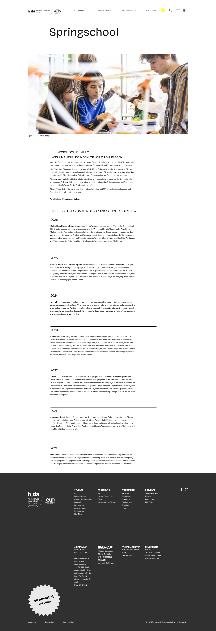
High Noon (78, 514)
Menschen (125, 493)
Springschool (79, 511)
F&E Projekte (150, 502)
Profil (76, 493)
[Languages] (184, 10)
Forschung (104, 10)
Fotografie (78, 502)
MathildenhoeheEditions (107, 502)
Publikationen (127, 502)
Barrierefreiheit (68, 622)
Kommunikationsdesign (83, 499)
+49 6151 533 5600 (81, 567)
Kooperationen (150, 499)
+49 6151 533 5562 (105, 557)
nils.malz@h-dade (152, 558)
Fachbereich (129, 10)
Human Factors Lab (105, 496)
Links (124, 508)
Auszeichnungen (80, 508)
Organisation (126, 496)
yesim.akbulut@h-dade (106, 563)
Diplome (148, 496)
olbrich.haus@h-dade (153, 555)
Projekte (151, 10)
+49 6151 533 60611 (152, 552)
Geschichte (126, 505)
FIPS (100, 499)
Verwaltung (126, 499)
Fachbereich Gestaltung (161, 622)
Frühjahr (64, 182)
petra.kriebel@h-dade (82, 570)
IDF (99, 493)
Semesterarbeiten (151, 493)
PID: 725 (86, 622)
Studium (79, 10)
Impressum (32, 622)
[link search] (170, 10)
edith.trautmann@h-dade (83, 573)
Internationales (79, 505)
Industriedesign (80, 496)
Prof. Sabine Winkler (71, 199)
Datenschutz (49, 622)
